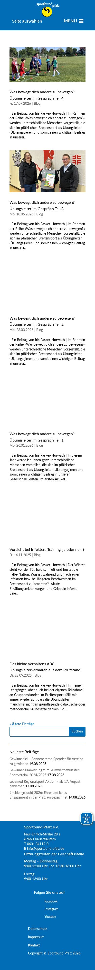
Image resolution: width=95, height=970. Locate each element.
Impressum (34, 937)
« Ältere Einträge (22, 724)
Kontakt (32, 945)
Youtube (50, 917)
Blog (37, 103)
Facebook (51, 901)
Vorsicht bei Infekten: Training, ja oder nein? (47, 550)
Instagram (51, 909)
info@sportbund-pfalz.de (45, 849)
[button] (27, 21)
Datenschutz (35, 929)
